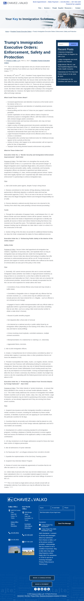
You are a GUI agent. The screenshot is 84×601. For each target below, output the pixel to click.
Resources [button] (68, 8)
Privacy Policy (35, 596)
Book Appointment (39, 2)
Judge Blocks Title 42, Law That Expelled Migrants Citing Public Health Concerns (67, 67)
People (54, 8)
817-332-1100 (76, 2)
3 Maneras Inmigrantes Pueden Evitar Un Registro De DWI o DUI (68, 54)
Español (60, 8)
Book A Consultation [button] (42, 577)
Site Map (27, 596)
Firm (39, 8)
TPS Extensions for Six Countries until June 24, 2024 (67, 80)
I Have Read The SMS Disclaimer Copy (48, 529)
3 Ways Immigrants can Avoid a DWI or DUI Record (67, 60)
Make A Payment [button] (42, 584)
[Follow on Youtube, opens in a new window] (42, 589)
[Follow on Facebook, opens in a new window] (35, 589)
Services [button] (47, 8)
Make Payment (53, 2)
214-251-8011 (65, 2)
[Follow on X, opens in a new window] (38, 589)
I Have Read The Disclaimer (47, 525)
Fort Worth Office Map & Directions (28, 526)
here (50, 562)
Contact (77, 8)
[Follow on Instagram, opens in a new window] (45, 589)
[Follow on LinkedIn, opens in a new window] (48, 589)
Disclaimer (42, 522)
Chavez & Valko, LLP (13, 60)
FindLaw (64, 596)
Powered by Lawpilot (73, 4)
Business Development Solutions (49, 596)
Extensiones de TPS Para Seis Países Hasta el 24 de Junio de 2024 (68, 74)
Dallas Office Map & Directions (14, 524)
